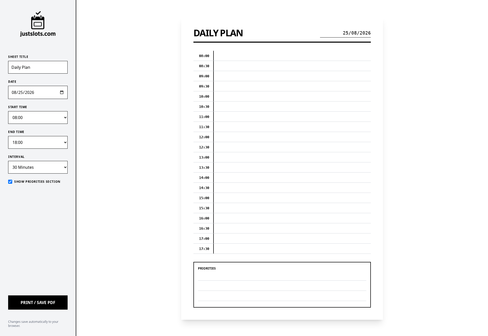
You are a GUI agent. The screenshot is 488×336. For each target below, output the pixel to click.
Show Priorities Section (37, 182)
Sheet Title (18, 57)
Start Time (17, 107)
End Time (16, 132)
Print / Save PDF (38, 302)
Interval (16, 157)
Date (12, 82)
